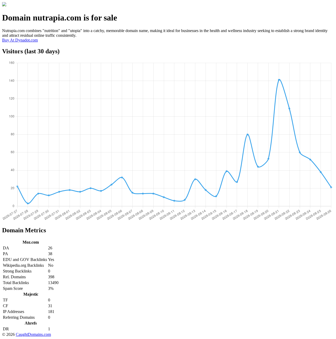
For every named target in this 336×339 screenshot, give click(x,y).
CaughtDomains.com (33, 334)
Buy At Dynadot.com (20, 40)
